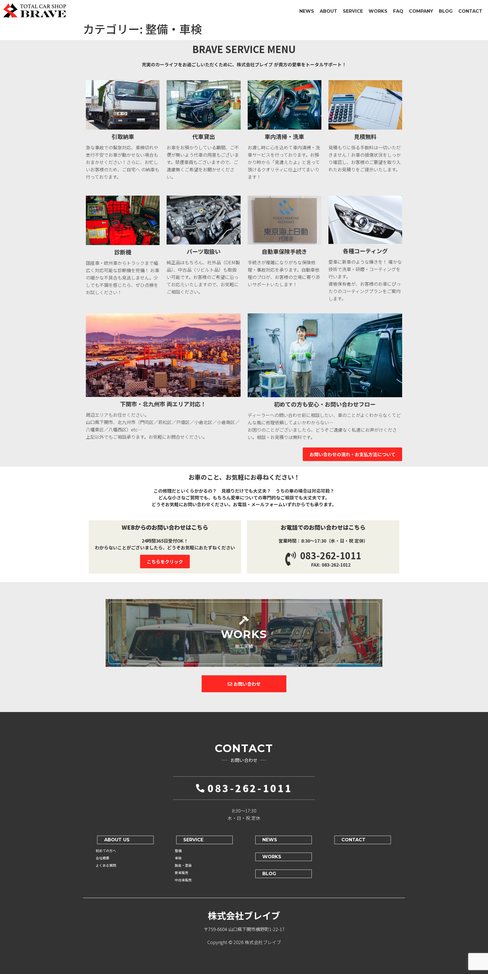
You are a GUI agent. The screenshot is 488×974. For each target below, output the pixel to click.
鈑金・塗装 (183, 865)
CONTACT (470, 11)
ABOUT (328, 11)
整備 (178, 850)
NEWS (306, 11)
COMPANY (421, 11)
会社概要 (102, 857)
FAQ (398, 11)
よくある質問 (106, 865)
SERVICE (353, 11)
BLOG (446, 11)
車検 (178, 857)
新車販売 (181, 872)
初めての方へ (106, 850)
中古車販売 (183, 879)
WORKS (378, 11)
